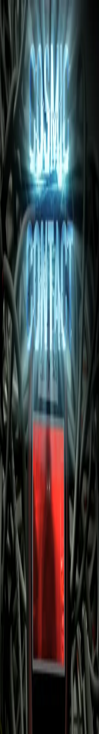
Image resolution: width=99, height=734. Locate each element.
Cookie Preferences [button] (26, 682)
